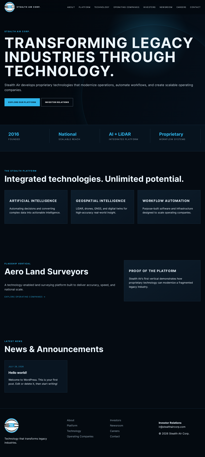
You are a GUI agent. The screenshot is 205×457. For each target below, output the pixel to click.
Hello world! (17, 373)
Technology (102, 7)
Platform (84, 7)
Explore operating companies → (24, 297)
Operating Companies (126, 7)
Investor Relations (57, 102)
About (71, 7)
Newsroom (166, 7)
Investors (149, 7)
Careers (181, 7)
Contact (195, 7)
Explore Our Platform (22, 102)
